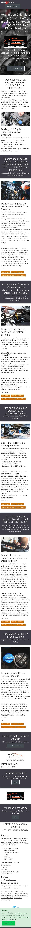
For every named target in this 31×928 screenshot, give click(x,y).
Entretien (14, 272)
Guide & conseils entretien (8, 275)
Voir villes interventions (15, 746)
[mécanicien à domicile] (7, 2)
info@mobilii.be (12, 6)
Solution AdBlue (20, 275)
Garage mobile (5, 272)
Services (20, 272)
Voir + (15, 782)
